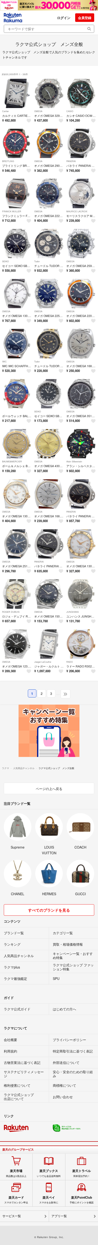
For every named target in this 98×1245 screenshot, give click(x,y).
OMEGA (38, 111)
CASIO (69, 111)
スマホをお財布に (48, 1200)
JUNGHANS (72, 611)
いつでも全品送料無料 (49, 1173)
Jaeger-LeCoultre (42, 661)
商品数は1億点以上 (16, 1173)
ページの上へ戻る (49, 788)
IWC (4, 361)
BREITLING (8, 161)
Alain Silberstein (74, 461)
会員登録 (84, 17)
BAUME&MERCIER (12, 461)
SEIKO (5, 261)
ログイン (63, 17)
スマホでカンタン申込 (16, 1200)
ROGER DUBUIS (11, 611)
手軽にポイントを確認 (81, 1200)
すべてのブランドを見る (49, 910)
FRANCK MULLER (11, 211)
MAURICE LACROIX (76, 211)
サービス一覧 (11, 1216)
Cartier (5, 111)
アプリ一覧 (59, 1216)
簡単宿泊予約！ (81, 1173)
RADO (69, 661)
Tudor (37, 261)
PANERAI (71, 161)
